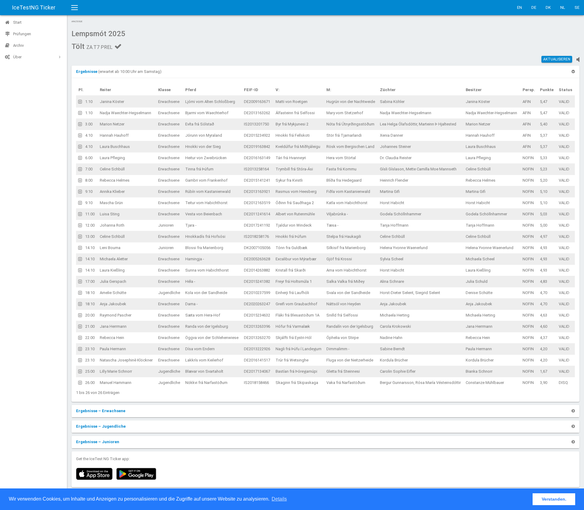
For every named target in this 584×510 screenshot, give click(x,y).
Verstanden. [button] (554, 499)
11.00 (90, 214)
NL (562, 7)
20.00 (90, 315)
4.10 (88, 135)
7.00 (88, 169)
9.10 (88, 191)
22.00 (90, 337)
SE (577, 7)
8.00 (88, 180)
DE (533, 7)
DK (548, 7)
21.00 (90, 326)
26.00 (90, 382)
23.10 (90, 349)
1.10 (88, 101)
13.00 (90, 236)
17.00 (90, 281)
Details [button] (279, 498)
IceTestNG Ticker (33, 7)
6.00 (88, 158)
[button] (87, 71)
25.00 (90, 371)
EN (519, 7)
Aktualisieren (556, 59)
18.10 (90, 292)
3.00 (88, 124)
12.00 (90, 225)
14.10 (90, 247)
